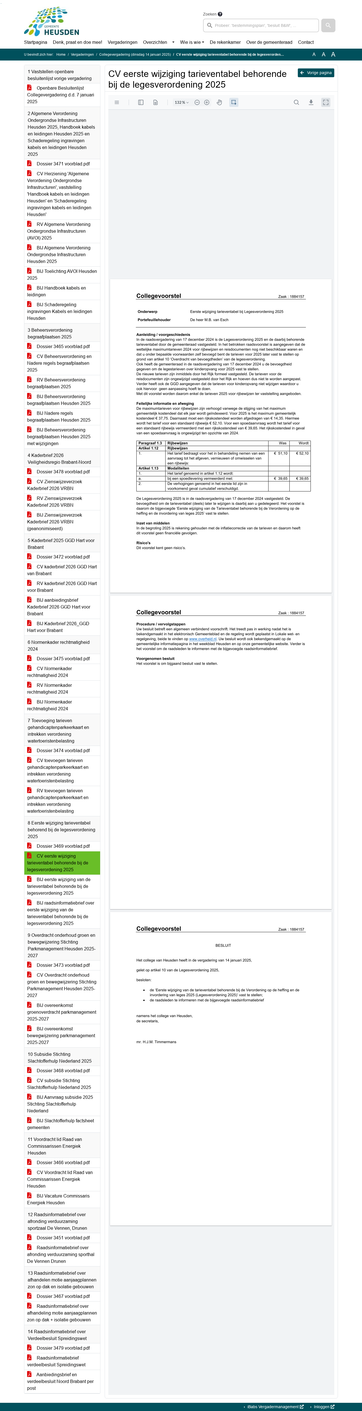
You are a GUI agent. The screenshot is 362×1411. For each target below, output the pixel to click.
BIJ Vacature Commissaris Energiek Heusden (58, 1199)
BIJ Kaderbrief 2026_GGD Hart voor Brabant (58, 627)
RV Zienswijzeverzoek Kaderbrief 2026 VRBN (54, 502)
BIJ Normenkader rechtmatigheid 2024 (49, 705)
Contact (306, 42)
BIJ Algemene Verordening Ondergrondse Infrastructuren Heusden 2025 (58, 254)
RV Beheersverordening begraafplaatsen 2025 (56, 383)
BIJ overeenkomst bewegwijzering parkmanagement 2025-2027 (61, 1035)
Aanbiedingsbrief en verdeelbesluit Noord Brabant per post (60, 1381)
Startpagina (35, 42)
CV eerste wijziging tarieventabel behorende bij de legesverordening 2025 (57, 863)
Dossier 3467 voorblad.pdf (63, 1296)
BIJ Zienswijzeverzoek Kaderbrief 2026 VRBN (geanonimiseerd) (54, 522)
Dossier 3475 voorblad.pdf (63, 658)
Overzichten (155, 42)
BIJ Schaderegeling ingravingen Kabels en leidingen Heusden (59, 311)
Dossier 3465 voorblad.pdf (63, 346)
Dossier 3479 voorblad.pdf (63, 1348)
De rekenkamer (225, 42)
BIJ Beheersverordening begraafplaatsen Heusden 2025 (58, 400)
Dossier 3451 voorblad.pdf (63, 1237)
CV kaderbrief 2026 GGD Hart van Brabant (62, 570)
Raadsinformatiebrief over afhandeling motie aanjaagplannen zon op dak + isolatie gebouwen (62, 1313)
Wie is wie (190, 42)
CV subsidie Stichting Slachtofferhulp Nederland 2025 (59, 1084)
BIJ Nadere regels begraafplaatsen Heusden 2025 (58, 416)
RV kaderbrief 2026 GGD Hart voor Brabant (62, 587)
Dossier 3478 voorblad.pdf (63, 471)
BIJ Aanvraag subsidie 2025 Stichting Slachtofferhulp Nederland (60, 1104)
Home (61, 55)
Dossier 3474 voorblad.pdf (63, 750)
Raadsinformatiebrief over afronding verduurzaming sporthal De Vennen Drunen (60, 1254)
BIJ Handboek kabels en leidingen (56, 291)
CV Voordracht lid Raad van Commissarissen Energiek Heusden (60, 1179)
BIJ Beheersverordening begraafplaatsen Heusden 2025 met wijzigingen (58, 437)
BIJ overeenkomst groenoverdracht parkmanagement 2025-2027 (61, 1012)
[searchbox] (261, 25)
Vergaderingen (122, 42)
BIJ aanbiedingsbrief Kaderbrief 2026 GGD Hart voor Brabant (58, 607)
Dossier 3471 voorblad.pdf (63, 163)
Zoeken (210, 14)
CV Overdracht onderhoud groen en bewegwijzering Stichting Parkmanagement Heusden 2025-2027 (61, 985)
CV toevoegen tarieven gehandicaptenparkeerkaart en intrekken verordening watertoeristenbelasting (58, 770)
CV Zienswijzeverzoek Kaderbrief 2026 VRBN (54, 485)
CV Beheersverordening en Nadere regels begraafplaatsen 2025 (59, 363)
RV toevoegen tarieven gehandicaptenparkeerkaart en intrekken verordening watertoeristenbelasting (58, 801)
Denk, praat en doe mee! (77, 42)
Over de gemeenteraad (269, 42)
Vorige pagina (319, 72)
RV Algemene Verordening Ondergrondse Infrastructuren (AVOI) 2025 (58, 231)
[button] (328, 25)
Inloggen (322, 1406)
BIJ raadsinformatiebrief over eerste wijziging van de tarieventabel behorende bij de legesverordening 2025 (60, 913)
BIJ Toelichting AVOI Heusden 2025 (62, 275)
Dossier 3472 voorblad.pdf (63, 557)
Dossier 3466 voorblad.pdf (63, 1162)
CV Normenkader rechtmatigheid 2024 (49, 672)
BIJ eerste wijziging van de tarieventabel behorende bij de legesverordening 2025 (58, 886)
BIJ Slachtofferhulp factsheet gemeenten (60, 1124)
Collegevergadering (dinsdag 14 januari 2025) (135, 55)
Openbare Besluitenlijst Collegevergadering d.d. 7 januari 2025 (60, 95)
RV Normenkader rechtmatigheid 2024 (49, 688)
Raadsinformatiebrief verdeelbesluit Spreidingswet (56, 1361)
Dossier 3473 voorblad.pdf (63, 965)
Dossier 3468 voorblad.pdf (63, 1070)
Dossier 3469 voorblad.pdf (63, 846)
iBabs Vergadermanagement (273, 1406)
